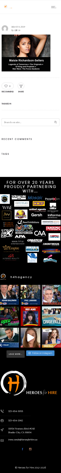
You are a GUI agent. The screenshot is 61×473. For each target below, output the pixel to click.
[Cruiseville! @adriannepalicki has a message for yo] (31, 338)
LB (16, 30)
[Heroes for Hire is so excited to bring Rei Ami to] (31, 316)
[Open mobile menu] (54, 7)
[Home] (8, 9)
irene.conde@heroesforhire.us (22, 439)
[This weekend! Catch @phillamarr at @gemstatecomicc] (31, 295)
